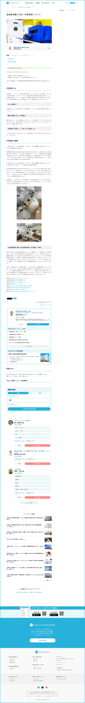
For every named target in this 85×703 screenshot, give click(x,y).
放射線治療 (8, 72)
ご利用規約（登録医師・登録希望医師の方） (65, 669)
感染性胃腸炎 (39, 592)
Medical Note (36, 678)
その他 (53, 2)
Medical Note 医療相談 (38, 680)
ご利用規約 (58, 660)
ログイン (67, 2)
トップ (7, 7)
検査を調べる (12, 662)
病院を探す (36, 659)
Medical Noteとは (59, 656)
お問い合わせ (59, 664)
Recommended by (44, 580)
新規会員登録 (42, 640)
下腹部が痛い (32, 592)
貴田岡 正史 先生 (20, 454)
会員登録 (72, 2)
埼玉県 (16, 456)
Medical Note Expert (61, 678)
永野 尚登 (20, 315)
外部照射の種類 (12, 61)
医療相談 (38, 2)
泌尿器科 (19, 424)
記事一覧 (13, 7)
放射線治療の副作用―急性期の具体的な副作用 (19, 287)
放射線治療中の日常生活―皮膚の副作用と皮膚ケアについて (22, 291)
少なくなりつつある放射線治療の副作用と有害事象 (20, 285)
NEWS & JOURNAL (37, 668)
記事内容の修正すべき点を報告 (46, 304)
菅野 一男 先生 (19, 471)
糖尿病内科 (20, 473)
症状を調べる (12, 660)
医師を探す (36, 660)
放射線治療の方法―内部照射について (17, 281)
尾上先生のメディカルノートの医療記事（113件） (25, 440)
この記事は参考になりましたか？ (44, 302)
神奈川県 (17, 317)
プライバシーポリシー (60, 662)
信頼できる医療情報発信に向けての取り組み (65, 658)
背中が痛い (25, 592)
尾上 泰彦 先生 (19, 422)
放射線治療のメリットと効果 (15, 283)
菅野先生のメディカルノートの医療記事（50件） (24, 492)
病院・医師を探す (46, 2)
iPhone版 (11, 678)
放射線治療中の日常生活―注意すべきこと (18, 289)
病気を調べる (12, 659)
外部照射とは (11, 58)
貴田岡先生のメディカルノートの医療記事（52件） (25, 459)
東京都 (16, 424)
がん (20, 77)
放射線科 (22, 317)
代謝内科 (19, 456)
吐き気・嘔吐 (19, 592)
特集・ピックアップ (37, 667)
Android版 (12, 680)
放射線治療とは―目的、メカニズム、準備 (18, 278)
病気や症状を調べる (29, 2)
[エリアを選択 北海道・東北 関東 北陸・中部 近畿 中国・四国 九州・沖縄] (29, 400)
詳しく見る (37, 445)
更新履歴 (73, 10)
